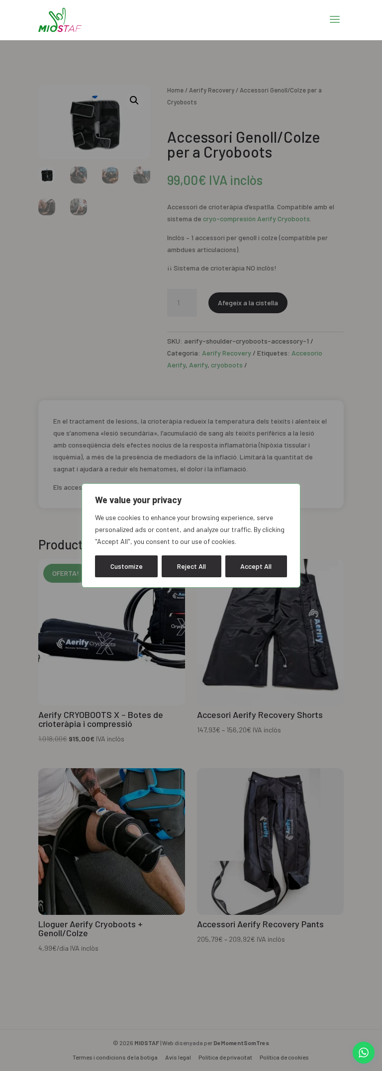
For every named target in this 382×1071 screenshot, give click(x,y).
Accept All (256, 566)
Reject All (191, 566)
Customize (126, 566)
